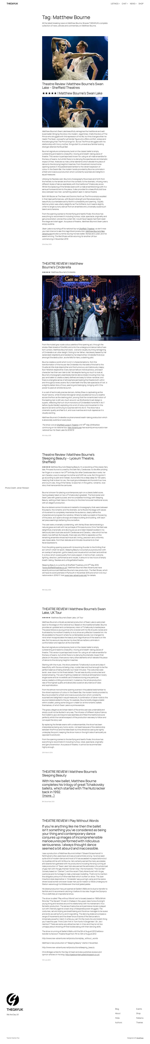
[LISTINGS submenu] (119, 3)
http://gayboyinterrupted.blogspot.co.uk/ (82, 954)
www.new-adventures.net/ (76, 575)
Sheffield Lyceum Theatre (67, 425)
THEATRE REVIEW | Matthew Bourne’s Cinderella (62, 265)
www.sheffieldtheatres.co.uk (55, 567)
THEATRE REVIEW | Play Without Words (70, 820)
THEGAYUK (12, 3)
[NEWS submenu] (136, 3)
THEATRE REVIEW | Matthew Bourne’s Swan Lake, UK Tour (74, 610)
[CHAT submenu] (127, 3)
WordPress (140, 1038)
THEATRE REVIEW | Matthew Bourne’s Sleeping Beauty (69, 773)
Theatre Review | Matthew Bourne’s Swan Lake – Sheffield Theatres (72, 85)
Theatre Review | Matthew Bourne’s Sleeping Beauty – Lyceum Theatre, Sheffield (68, 458)
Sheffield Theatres (86, 228)
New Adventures (74, 427)
